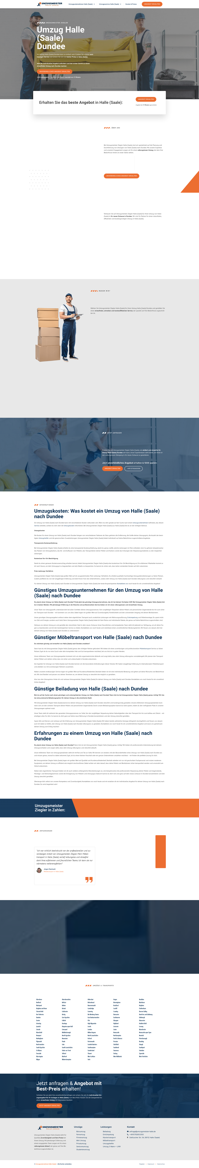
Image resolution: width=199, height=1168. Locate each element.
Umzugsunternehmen (140, 523)
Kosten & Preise (131, 4)
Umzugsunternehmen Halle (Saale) (81, 4)
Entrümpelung (132, 617)
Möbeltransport (145, 648)
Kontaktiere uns (122, 583)
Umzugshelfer (44, 538)
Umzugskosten (69, 525)
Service (36, 525)
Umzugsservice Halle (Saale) (109, 4)
